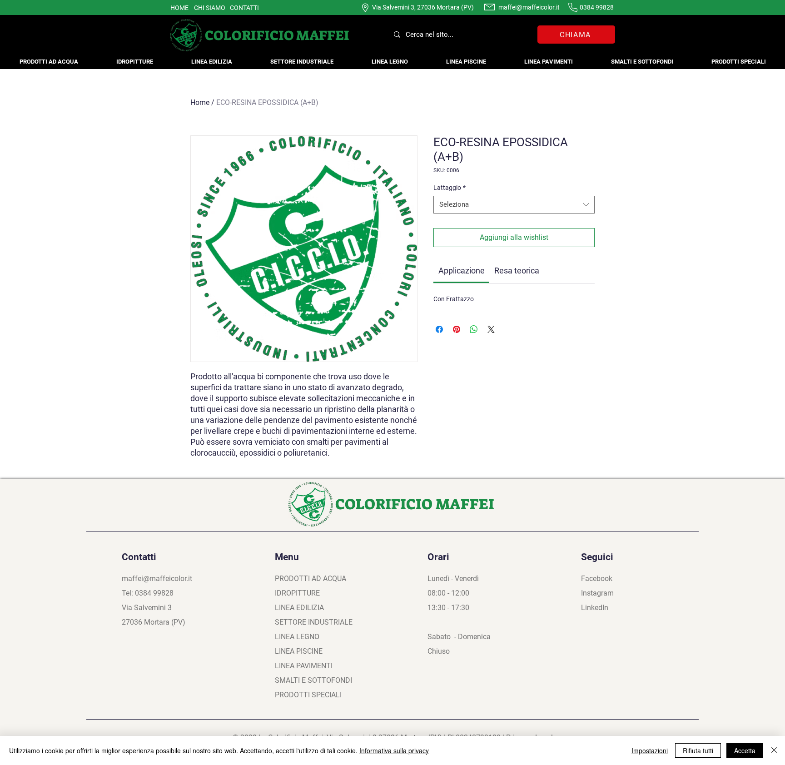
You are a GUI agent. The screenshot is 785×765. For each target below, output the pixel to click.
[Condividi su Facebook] (439, 329)
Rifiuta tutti (698, 750)
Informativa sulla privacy (394, 750)
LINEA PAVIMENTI (304, 665)
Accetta (744, 750)
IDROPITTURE (297, 593)
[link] (461, 270)
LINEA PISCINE (299, 651)
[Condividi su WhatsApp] (473, 329)
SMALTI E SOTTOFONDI (313, 680)
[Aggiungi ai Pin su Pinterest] (456, 329)
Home (199, 102)
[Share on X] (491, 329)
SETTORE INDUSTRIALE (314, 622)
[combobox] (514, 205)
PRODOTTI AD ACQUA (310, 578)
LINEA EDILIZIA (299, 607)
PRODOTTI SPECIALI (308, 694)
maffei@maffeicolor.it (529, 7)
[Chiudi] (774, 750)
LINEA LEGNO (297, 636)
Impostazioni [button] (649, 750)
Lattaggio (449, 187)
